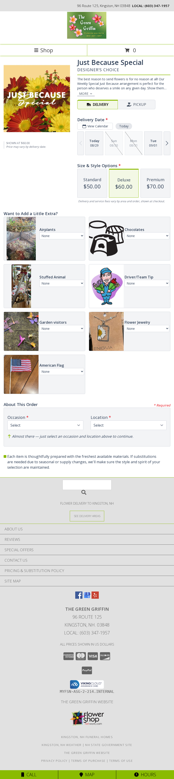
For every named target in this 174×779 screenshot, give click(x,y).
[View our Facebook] (78, 597)
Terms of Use (121, 761)
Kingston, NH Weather (61, 745)
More (83, 93)
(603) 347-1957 (157, 5)
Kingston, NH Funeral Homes (87, 737)
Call (30, 775)
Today (123, 126)
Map (88, 775)
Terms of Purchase (88, 761)
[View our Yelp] (95, 597)
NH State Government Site (108, 745)
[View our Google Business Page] (87, 597)
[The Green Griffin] (87, 38)
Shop (46, 50)
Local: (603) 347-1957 (87, 633)
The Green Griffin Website (87, 701)
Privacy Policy (54, 761)
